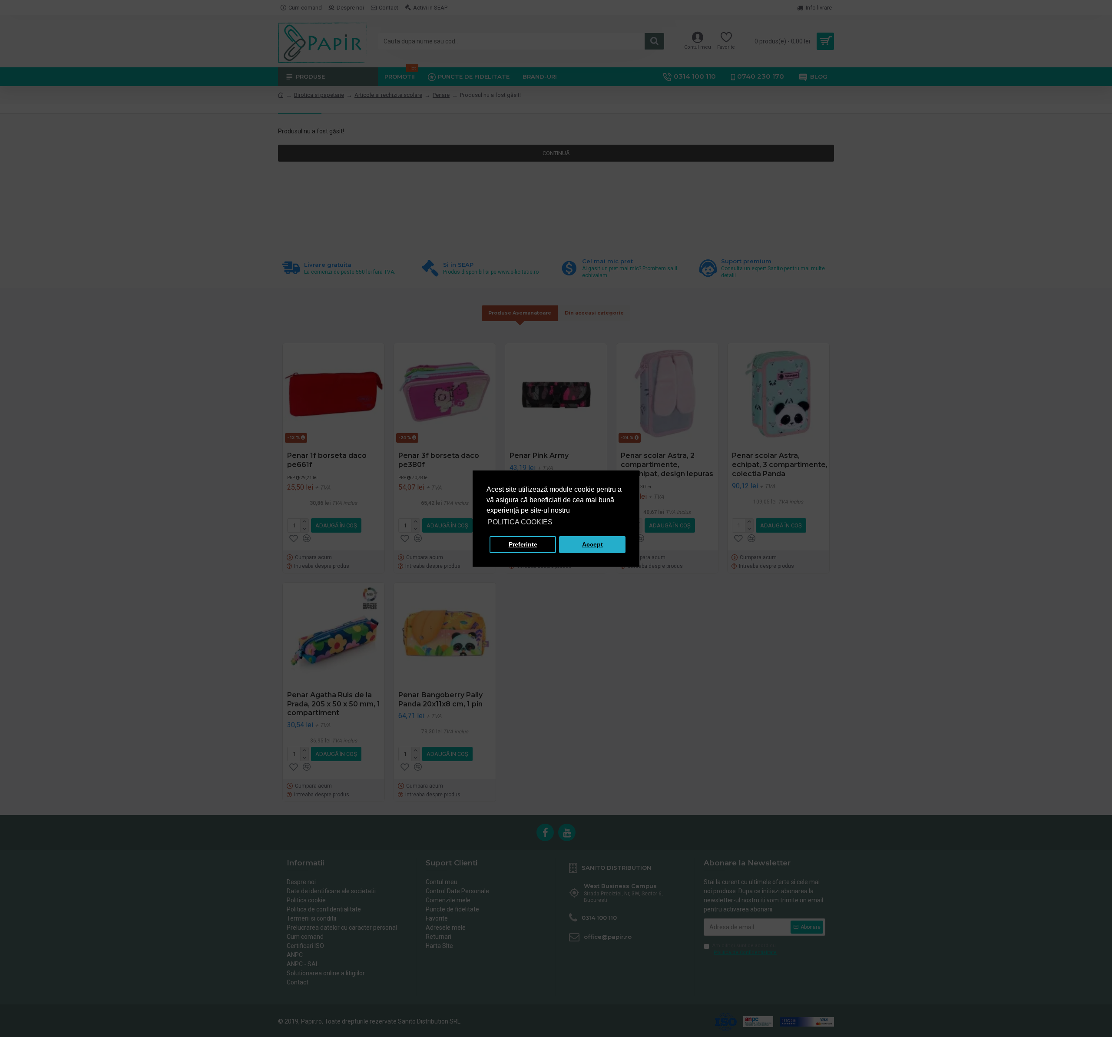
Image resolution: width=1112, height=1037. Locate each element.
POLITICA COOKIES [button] (520, 522)
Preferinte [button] (523, 544)
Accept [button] (592, 544)
